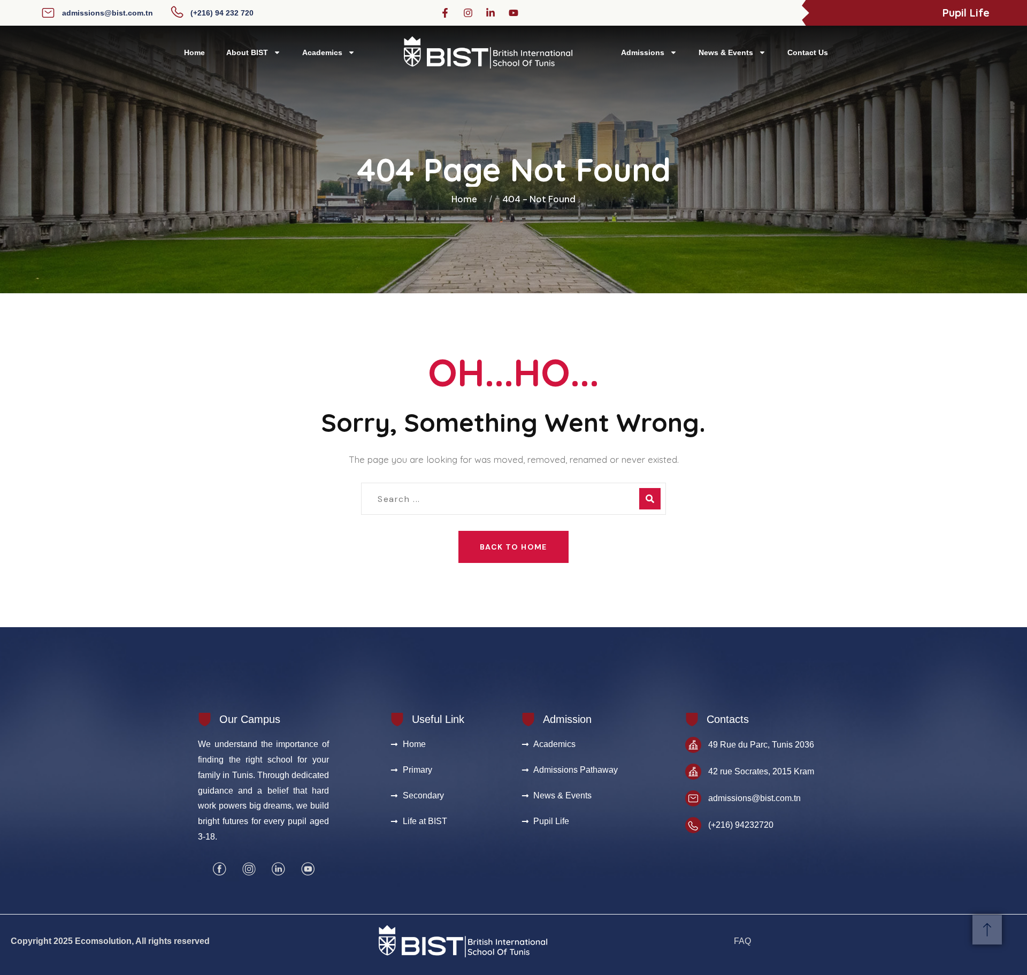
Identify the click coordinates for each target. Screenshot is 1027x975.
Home (194, 52)
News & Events (726, 52)
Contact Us (807, 52)
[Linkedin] (278, 869)
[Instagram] (248, 869)
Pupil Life (966, 12)
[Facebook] (219, 869)
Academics (322, 52)
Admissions (642, 52)
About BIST (247, 52)
